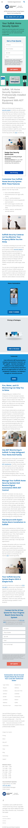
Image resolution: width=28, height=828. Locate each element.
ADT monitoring (6, 464)
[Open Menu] (2, 2)
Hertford (5, 693)
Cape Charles (6, 685)
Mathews (17, 687)
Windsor (16, 699)
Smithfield (17, 693)
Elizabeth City (18, 685)
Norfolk (4, 696)
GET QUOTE (14, 69)
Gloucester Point (18, 690)
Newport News (18, 705)
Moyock (5, 687)
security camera (18, 249)
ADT (16, 132)
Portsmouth (17, 696)
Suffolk (16, 702)
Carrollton (5, 690)
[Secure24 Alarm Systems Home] (14, 7)
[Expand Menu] (15, 10)
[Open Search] (24, 2)
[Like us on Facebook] (3, 801)
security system (6, 110)
